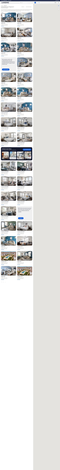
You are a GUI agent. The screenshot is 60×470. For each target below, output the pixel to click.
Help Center (57, 0)
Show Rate (2, 145)
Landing (2, 5)
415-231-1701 (5, 0)
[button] (31, 2)
